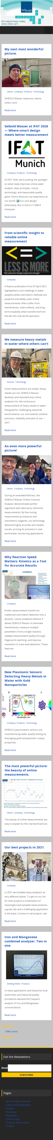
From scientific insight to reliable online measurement (24, 237)
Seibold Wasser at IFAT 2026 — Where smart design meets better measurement (26, 130)
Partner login (13, 1119)
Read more (10, 110)
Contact (10, 1108)
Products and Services (17, 1122)
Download (11, 1112)
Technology (38, 91)
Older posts (11, 1031)
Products (28, 91)
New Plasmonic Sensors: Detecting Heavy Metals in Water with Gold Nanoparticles (25, 678)
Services (10, 382)
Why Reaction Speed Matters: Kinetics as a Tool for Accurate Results (25, 561)
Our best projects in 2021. (25, 847)
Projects (10, 1126)
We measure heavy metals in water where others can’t (26, 341)
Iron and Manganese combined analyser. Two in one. (26, 941)
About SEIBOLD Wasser (18, 1101)
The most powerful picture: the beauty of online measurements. (26, 770)
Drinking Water (13, 983)
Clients (10, 91)
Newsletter (12, 1115)
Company (18, 91)
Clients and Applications (18, 1104)
